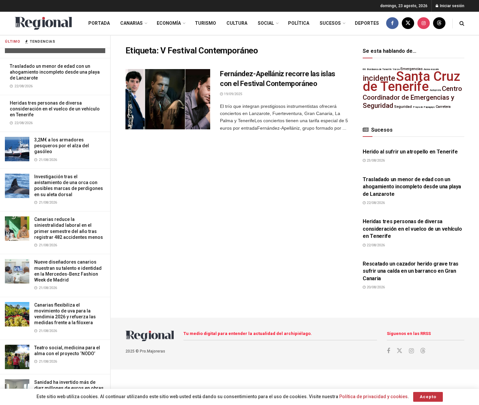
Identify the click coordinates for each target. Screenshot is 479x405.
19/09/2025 (232, 94)
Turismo (205, 23)
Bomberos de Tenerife (379, 69)
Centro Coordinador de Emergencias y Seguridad (412, 97)
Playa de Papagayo (424, 107)
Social (266, 23)
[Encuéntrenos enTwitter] (408, 23)
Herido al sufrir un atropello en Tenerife (410, 152)
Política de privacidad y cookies (373, 396)
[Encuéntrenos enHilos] (439, 23)
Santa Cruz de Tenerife (411, 81)
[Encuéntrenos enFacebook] (392, 23)
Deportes (367, 23)
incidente (379, 78)
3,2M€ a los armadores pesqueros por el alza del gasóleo (61, 145)
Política (298, 23)
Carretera (443, 107)
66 (364, 69)
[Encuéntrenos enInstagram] (423, 23)
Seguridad (403, 107)
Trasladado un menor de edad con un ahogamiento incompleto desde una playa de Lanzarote (55, 72)
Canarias (131, 23)
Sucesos (330, 23)
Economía (169, 23)
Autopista (435, 90)
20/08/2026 (375, 287)
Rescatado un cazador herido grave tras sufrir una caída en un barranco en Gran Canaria (410, 271)
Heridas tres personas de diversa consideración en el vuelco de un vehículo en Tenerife (55, 108)
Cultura (236, 23)
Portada (99, 23)
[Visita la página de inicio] (43, 23)
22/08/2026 (375, 203)
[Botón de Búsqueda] (461, 23)
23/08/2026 (375, 160)
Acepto (428, 396)
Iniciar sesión (451, 6)
